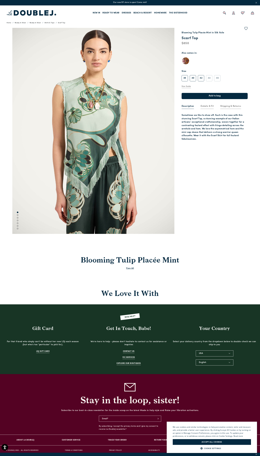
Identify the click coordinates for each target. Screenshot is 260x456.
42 (201, 78)
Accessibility (154, 450)
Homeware (160, 13)
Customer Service (71, 440)
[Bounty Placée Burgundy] (185, 61)
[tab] (188, 106)
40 (193, 78)
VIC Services (128, 357)
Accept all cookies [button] (212, 442)
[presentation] (188, 106)
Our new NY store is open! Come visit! (130, 2)
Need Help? (130, 316)
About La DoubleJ (25, 440)
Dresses (126, 13)
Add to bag (215, 96)
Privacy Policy (115, 450)
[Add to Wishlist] (246, 29)
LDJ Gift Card (43, 351)
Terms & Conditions (73, 450)
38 (184, 78)
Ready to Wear (110, 13)
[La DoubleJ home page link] (31, 13)
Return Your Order (164, 440)
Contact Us (129, 351)
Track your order (117, 440)
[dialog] (212, 437)
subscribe (158, 419)
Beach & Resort (142, 13)
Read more (238, 436)
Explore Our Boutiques (129, 363)
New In (96, 13)
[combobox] (214, 353)
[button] (212, 448)
